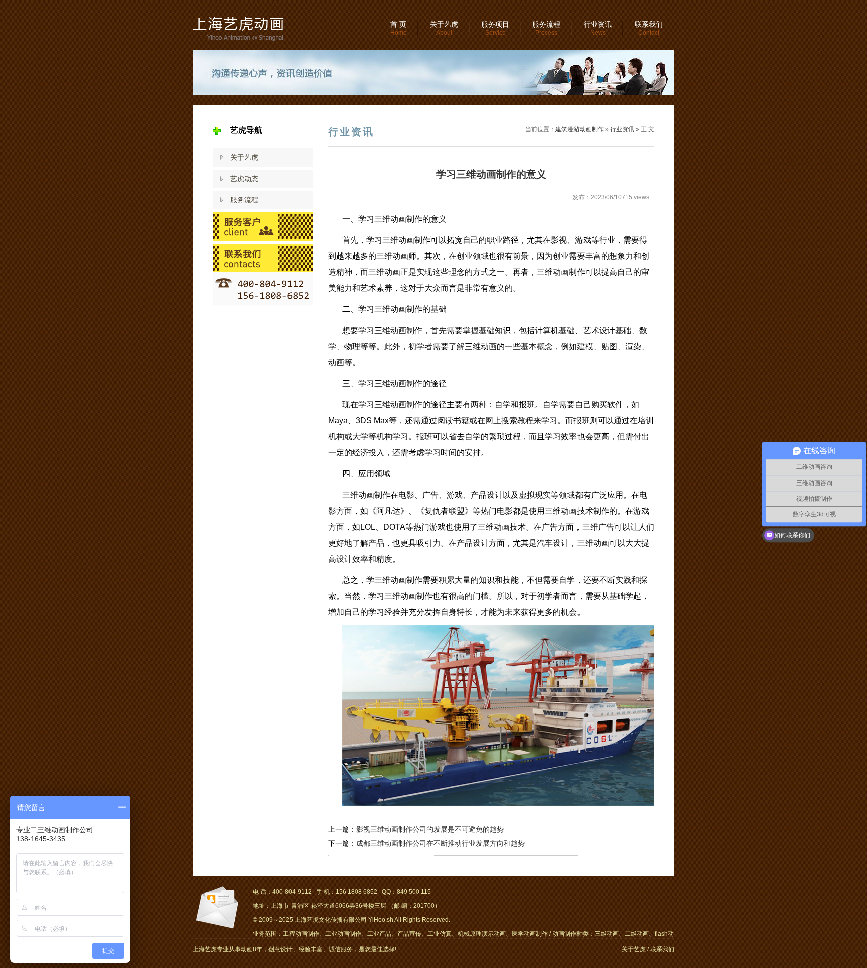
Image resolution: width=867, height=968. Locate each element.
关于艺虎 (444, 28)
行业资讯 (598, 28)
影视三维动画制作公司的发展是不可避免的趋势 (430, 829)
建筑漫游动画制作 (579, 129)
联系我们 (649, 28)
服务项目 (495, 28)
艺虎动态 (244, 179)
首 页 (398, 28)
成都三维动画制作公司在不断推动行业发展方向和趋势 (440, 843)
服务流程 (546, 28)
